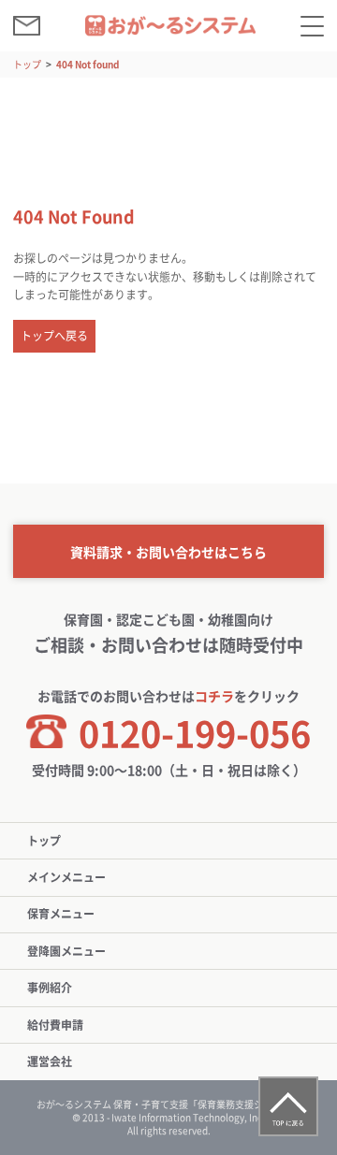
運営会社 (49, 1061)
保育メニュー (61, 913)
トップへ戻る (54, 335)
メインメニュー (66, 877)
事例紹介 (49, 987)
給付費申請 (55, 1025)
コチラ (214, 695)
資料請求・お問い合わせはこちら (168, 551)
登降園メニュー (66, 951)
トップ (27, 64)
